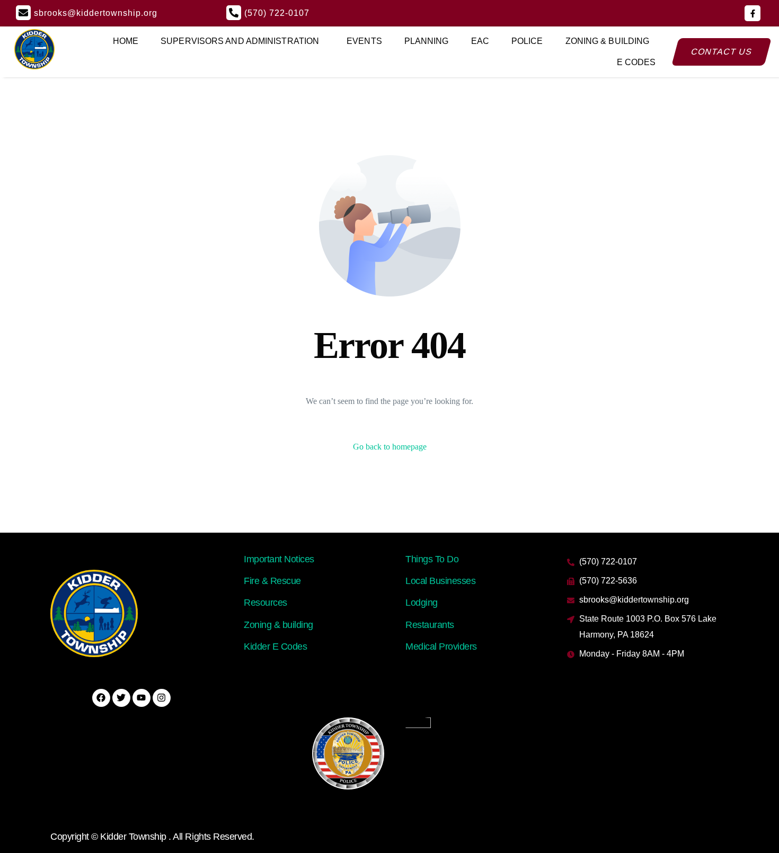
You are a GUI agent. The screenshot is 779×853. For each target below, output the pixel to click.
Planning (426, 41)
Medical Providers (441, 646)
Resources (265, 602)
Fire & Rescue (272, 581)
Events (364, 41)
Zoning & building (278, 624)
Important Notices (279, 559)
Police (527, 41)
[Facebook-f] (752, 13)
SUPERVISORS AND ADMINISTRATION (240, 41)
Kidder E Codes (275, 646)
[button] (242, 41)
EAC (480, 41)
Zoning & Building (607, 41)
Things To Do (431, 559)
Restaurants (429, 624)
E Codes (636, 62)
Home (125, 41)
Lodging (421, 602)
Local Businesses (440, 581)
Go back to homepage (390, 446)
